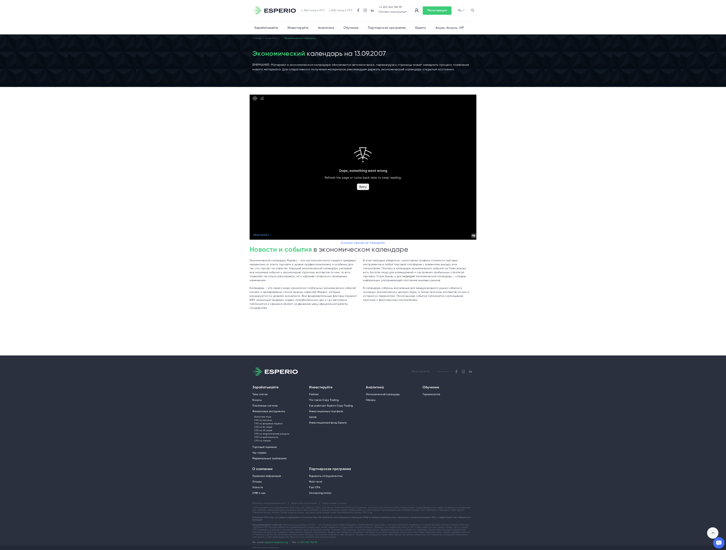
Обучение (351, 27)
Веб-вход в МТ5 (341, 10)
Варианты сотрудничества (326, 476)
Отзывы (257, 482)
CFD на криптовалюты (266, 437)
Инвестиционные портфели (326, 411)
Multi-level (315, 482)
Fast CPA (314, 487)
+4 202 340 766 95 (390, 7)
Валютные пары (262, 417)
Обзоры (370, 400)
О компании (262, 469)
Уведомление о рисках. (334, 503)
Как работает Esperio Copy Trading (331, 406)
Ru (460, 10)
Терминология (431, 394)
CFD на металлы (263, 420)
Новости (257, 487)
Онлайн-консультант (393, 12)
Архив (313, 417)
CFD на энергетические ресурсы (271, 434)
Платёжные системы (265, 406)
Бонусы (257, 400)
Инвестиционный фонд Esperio (328, 423)
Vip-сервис (259, 453)
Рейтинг (314, 394)
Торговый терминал (264, 447)
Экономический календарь (383, 394)
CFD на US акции (263, 430)
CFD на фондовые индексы (268, 424)
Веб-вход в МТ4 (314, 10)
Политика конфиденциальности (268, 503)
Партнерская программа (330, 469)
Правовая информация (266, 476)
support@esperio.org (276, 542)
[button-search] (472, 10)
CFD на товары (262, 441)
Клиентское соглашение (304, 503)
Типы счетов (260, 394)
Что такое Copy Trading (324, 400)
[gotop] (712, 533)
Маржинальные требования (269, 458)
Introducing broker (320, 493)
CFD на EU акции (263, 427)
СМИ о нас (259, 493)
